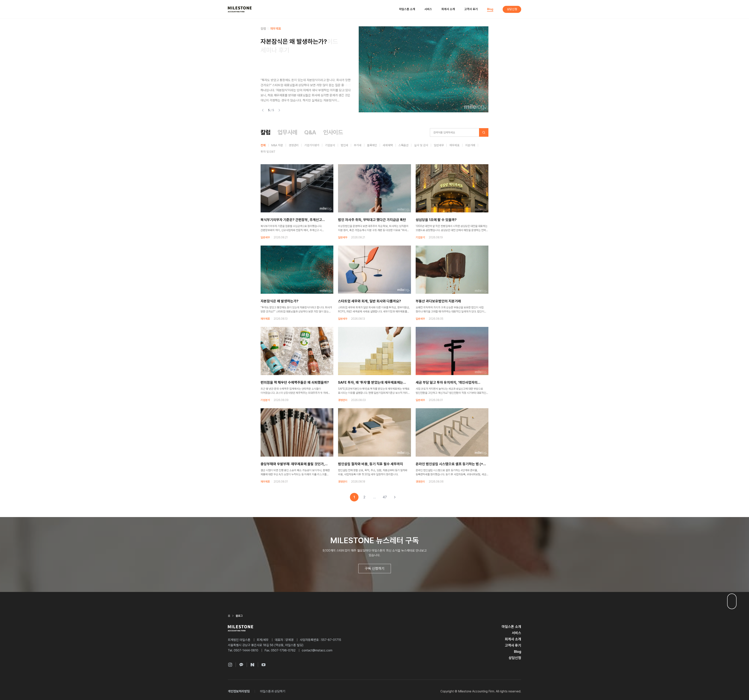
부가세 (357, 145)
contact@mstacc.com (317, 650)
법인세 (344, 145)
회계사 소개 (448, 9)
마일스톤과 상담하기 (272, 691)
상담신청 (512, 9)
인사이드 (333, 132)
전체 (263, 145)
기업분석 (330, 145)
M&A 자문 (277, 145)
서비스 (428, 9)
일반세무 (439, 145)
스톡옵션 (403, 145)
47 (385, 497)
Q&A (310, 132)
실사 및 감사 (421, 145)
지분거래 (470, 145)
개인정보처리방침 (239, 691)
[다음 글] (279, 110)
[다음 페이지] (394, 497)
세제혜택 (388, 145)
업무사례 (287, 132)
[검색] (483, 132)
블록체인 (372, 145)
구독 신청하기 (374, 568)
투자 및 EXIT (268, 151)
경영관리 (294, 145)
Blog (490, 9)
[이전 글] (263, 110)
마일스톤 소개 (407, 9)
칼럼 (263, 28)
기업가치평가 (311, 145)
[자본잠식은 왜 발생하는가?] (423, 69)
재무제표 (275, 28)
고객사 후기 (471, 9)
